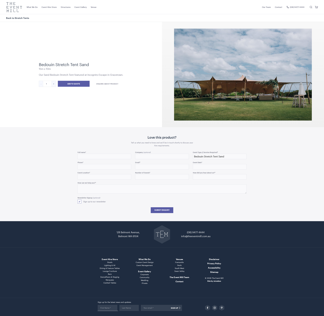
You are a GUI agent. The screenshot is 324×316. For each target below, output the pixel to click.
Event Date (197, 162)
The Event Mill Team (179, 277)
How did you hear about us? (204, 173)
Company (139, 152)
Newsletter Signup (85, 198)
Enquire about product (107, 84)
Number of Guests (142, 173)
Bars (110, 274)
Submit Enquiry (162, 210)
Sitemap (214, 272)
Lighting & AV (109, 265)
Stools (109, 262)
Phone (80, 162)
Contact (278, 7)
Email (137, 162)
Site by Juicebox (214, 281)
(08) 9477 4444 (196, 232)
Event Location (84, 173)
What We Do (32, 7)
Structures (65, 7)
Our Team (266, 7)
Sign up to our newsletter (94, 201)
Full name (82, 152)
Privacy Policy (214, 263)
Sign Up (174, 308)
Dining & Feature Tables (110, 268)
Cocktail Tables (109, 283)
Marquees (110, 280)
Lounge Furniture (110, 271)
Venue (93, 7)
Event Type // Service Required (205, 152)
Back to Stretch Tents (17, 18)
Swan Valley (179, 271)
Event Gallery (81, 7)
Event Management (145, 265)
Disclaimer (214, 259)
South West (179, 268)
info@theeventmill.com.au (195, 236)
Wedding (144, 280)
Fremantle (179, 262)
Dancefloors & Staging (109, 277)
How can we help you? (87, 183)
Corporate (144, 274)
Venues (179, 259)
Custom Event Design (145, 262)
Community (144, 277)
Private (144, 283)
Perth (179, 265)
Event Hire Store (49, 7)
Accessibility (214, 267)
